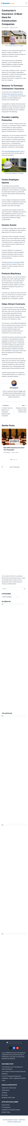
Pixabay (21, 45)
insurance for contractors (13, 262)
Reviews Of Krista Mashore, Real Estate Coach (21, 409)
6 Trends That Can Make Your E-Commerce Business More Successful (7, 410)
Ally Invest (5, 1095)
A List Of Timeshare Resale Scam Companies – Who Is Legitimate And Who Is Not (14, 1078)
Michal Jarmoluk (13, 45)
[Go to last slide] (4, 443)
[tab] (12, 459)
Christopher (6, 27)
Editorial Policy (6, 1112)
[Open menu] (26, 3)
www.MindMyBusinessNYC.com (14, 151)
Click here (15, 350)
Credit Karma (5, 1090)
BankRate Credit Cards (8, 1097)
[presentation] (14, 437)
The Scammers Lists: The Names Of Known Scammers (12, 1068)
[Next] (24, 443)
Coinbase (4, 1092)
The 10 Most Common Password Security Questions (14, 1072)
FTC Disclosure (6, 1107)
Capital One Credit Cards (9, 1088)
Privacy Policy (6, 1105)
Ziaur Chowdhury (13, 173)
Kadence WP (17, 1121)
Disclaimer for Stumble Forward (11, 1109)
